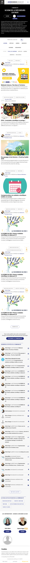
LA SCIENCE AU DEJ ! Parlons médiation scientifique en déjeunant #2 (15, 399)
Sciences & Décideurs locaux (15, 11)
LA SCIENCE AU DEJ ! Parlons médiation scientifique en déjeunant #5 (15, 378)
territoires (17, 60)
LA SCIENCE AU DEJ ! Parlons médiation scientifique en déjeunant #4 (15, 385)
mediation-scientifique (10, 171)
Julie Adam (7, 479)
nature (19, 132)
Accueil (5, 43)
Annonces (24, 43)
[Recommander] (14, 16)
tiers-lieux (10, 60)
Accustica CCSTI (8, 99)
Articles (11, 43)
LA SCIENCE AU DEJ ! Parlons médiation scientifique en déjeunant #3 (15, 392)
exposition (20, 209)
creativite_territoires (19, 288)
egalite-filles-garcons (8, 97)
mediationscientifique (11, 132)
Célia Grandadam (8, 411)
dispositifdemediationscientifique (14, 250)
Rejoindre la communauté (15, 338)
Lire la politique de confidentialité (7, 556)
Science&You (7, 456)
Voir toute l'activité (15, 492)
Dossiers (11, 47)
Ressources (18, 47)
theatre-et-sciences (6, 507)
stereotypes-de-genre (20, 97)
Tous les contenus (12, 51)
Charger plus (15, 326)
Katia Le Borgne (8, 415)
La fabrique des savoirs (24, 452)
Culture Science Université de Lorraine (12, 358)
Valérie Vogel (7, 62)
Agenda (17, 43)
